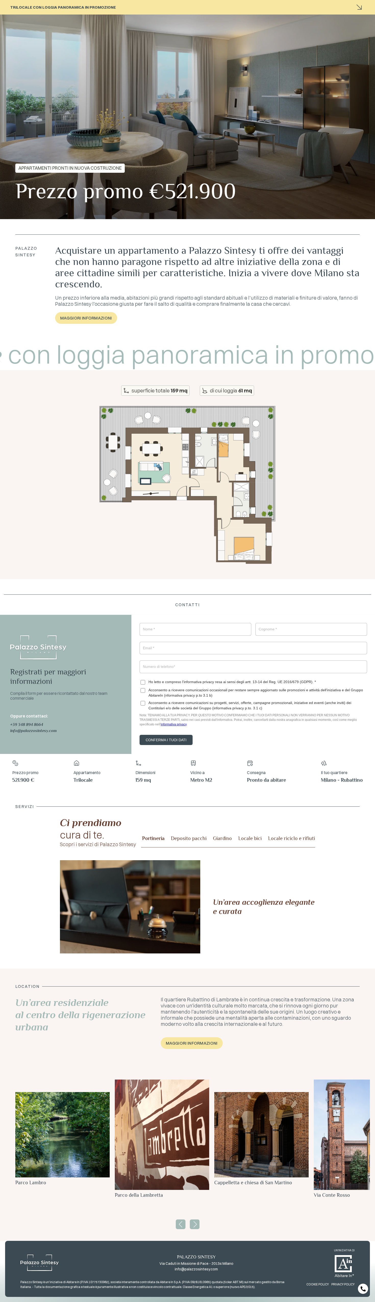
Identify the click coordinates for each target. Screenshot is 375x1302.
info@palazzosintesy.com (33, 730)
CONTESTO (240, 18)
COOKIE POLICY (317, 1284)
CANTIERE (206, 18)
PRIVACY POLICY (343, 1284)
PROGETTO (260, 18)
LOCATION (280, 18)
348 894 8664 (30, 724)
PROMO (223, 18)
